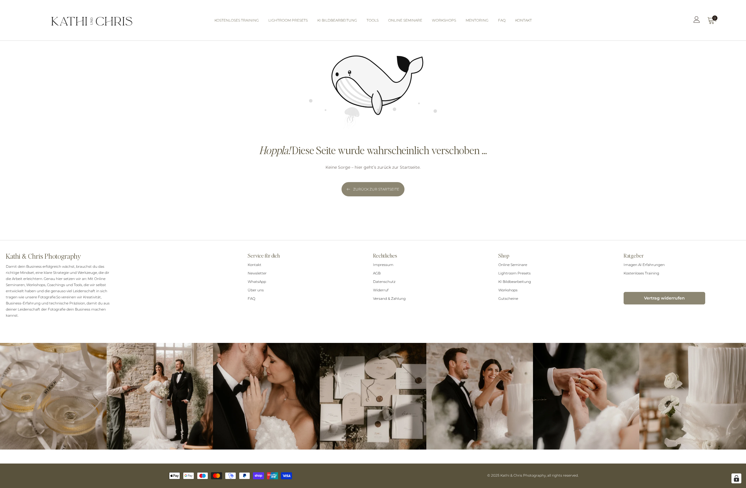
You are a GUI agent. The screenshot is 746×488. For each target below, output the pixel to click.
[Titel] (697, 21)
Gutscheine (508, 298)
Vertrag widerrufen (664, 298)
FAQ (251, 298)
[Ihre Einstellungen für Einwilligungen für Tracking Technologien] (736, 478)
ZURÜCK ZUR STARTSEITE (376, 189)
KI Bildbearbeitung (514, 281)
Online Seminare (512, 265)
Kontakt (254, 265)
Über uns (256, 290)
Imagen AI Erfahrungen (644, 265)
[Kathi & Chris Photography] (91, 20)
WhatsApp (257, 281)
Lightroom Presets (514, 273)
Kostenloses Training (641, 273)
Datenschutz (384, 281)
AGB (377, 273)
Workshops (508, 290)
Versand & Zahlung (389, 298)
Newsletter (257, 273)
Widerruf (380, 290)
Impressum (383, 265)
